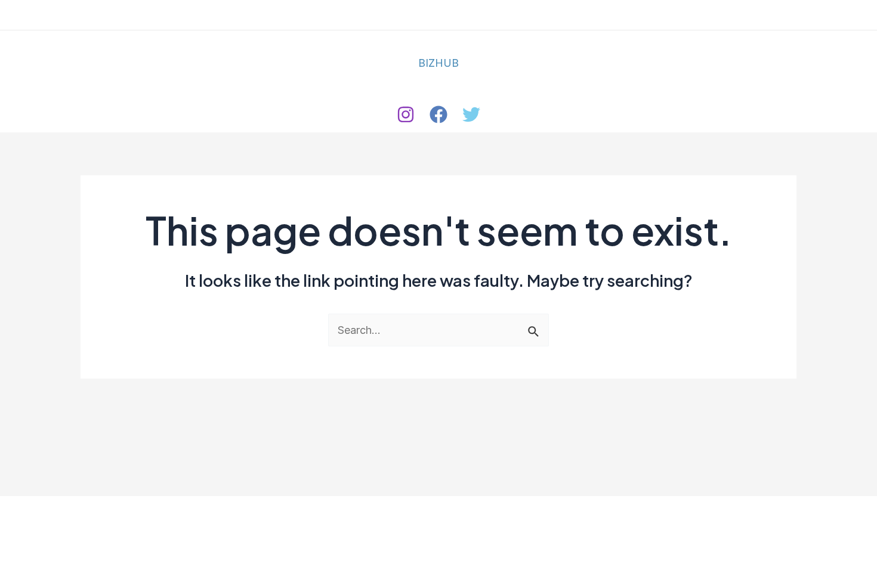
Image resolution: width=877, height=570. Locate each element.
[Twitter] (471, 114)
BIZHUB (438, 63)
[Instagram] (406, 114)
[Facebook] (438, 114)
